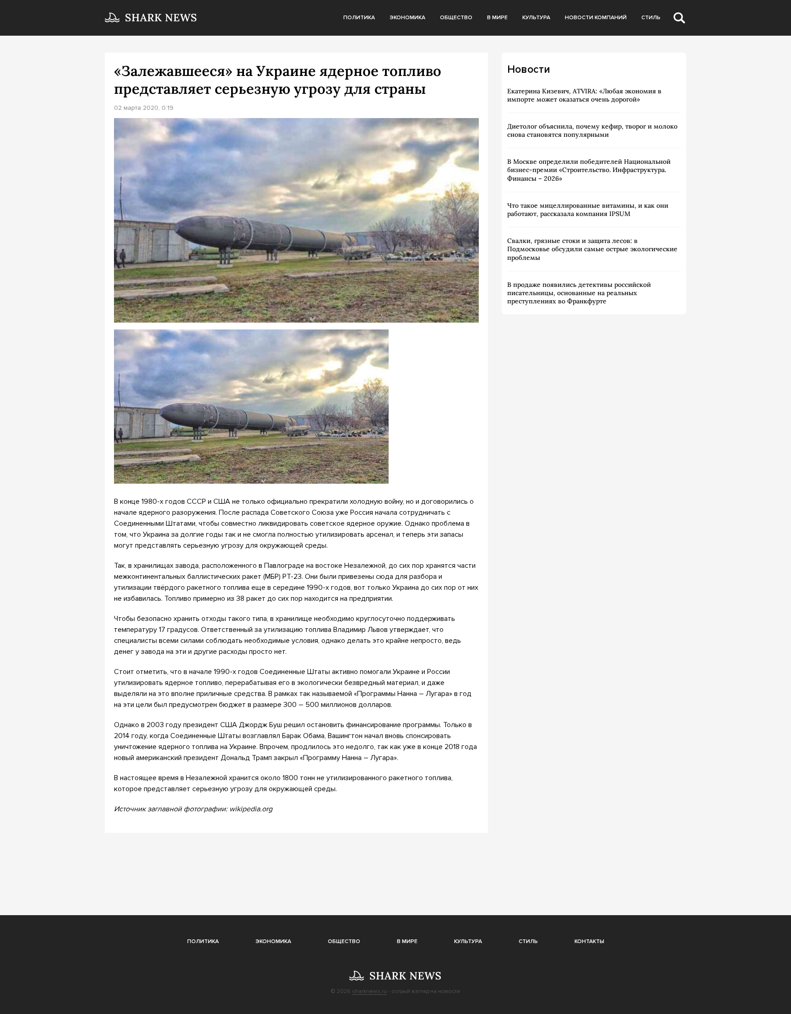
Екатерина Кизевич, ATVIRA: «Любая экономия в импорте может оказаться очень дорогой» (584, 95)
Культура (536, 17)
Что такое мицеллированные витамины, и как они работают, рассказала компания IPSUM (587, 209)
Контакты (589, 941)
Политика (359, 17)
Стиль (651, 17)
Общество (456, 17)
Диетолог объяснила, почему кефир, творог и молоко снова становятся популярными (592, 130)
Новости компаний (596, 17)
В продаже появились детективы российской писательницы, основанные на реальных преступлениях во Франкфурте (579, 292)
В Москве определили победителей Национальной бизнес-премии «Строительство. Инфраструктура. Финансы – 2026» (589, 169)
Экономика (407, 17)
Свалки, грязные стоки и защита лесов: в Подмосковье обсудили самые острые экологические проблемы (592, 249)
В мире (497, 17)
